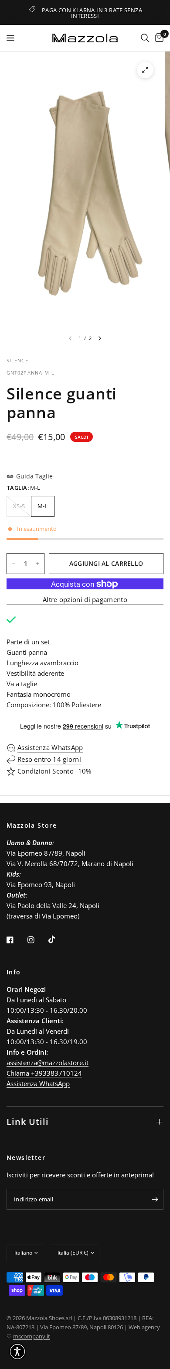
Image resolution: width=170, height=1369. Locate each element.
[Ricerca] (145, 38)
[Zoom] (145, 70)
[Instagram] (37, 939)
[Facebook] (16, 939)
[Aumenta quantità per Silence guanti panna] (37, 564)
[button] (17, 1351)
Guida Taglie (34, 476)
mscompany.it (31, 1336)
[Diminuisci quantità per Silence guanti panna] (13, 564)
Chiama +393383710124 (44, 1073)
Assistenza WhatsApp (38, 1083)
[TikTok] (58, 939)
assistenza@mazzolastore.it (47, 1062)
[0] (157, 38)
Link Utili (28, 1122)
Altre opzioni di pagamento (85, 599)
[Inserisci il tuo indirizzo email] (154, 1199)
